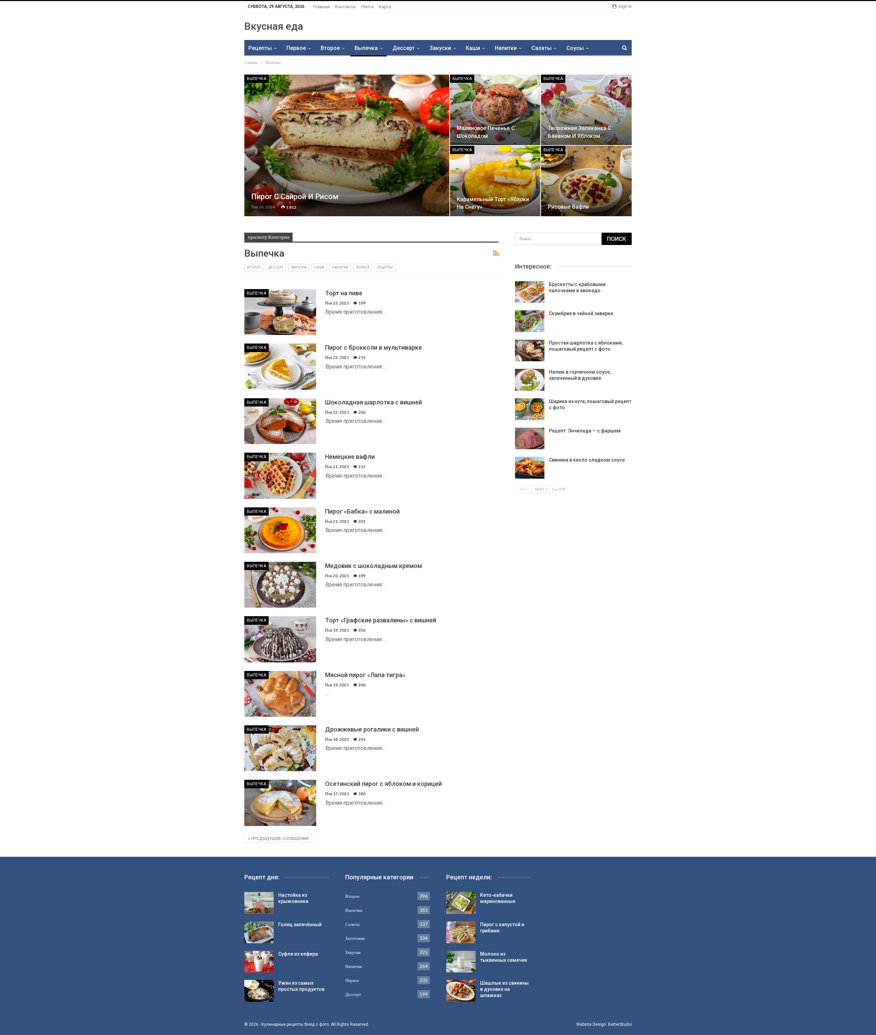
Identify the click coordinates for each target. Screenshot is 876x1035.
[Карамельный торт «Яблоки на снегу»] (495, 181)
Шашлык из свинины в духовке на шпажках (504, 989)
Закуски (440, 48)
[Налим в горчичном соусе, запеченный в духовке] (529, 380)
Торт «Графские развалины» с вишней (380, 620)
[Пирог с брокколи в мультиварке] (280, 366)
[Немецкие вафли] (280, 476)
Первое (296, 48)
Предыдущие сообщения (279, 838)
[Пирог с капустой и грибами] (461, 932)
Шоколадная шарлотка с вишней (373, 402)
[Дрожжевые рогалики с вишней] (280, 748)
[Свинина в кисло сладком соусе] (529, 468)
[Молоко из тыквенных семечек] (461, 962)
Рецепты (260, 48)
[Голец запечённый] (259, 932)
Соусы (575, 48)
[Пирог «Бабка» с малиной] (280, 530)
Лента (367, 6)
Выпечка (366, 48)
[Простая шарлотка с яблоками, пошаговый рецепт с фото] (529, 351)
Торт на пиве (343, 293)
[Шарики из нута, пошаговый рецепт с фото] (529, 409)
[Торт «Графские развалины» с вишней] (280, 639)
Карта (385, 6)
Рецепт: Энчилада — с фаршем (585, 431)
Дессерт (403, 48)
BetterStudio (620, 1024)
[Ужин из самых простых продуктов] (259, 991)
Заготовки (355, 938)
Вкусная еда (273, 26)
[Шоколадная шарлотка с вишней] (280, 421)
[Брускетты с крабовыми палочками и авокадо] (529, 292)
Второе (330, 48)
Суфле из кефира (298, 954)
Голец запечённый (300, 924)
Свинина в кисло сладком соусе (587, 460)
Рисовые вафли (568, 207)
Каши (473, 48)
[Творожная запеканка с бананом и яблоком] (586, 109)
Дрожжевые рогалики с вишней (372, 729)
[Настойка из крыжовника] (259, 903)
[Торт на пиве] (280, 312)
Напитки (506, 48)
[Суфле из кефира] (259, 962)
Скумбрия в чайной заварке (581, 313)
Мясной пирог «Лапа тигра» (365, 674)
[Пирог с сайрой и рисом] (347, 145)
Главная (321, 6)
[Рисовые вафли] (586, 181)
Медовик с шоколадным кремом (373, 565)
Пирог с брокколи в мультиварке (373, 347)
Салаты (541, 48)
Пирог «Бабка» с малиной (362, 511)
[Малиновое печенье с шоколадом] (495, 109)
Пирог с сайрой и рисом (294, 196)
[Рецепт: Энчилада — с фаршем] (529, 439)
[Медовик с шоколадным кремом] (280, 585)
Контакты (345, 6)
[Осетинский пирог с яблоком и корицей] (280, 803)
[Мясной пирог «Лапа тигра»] (280, 694)
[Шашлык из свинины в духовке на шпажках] (461, 991)
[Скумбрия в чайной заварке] (529, 321)
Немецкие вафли (350, 456)
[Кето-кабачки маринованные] (461, 903)
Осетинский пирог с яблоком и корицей (383, 783)
